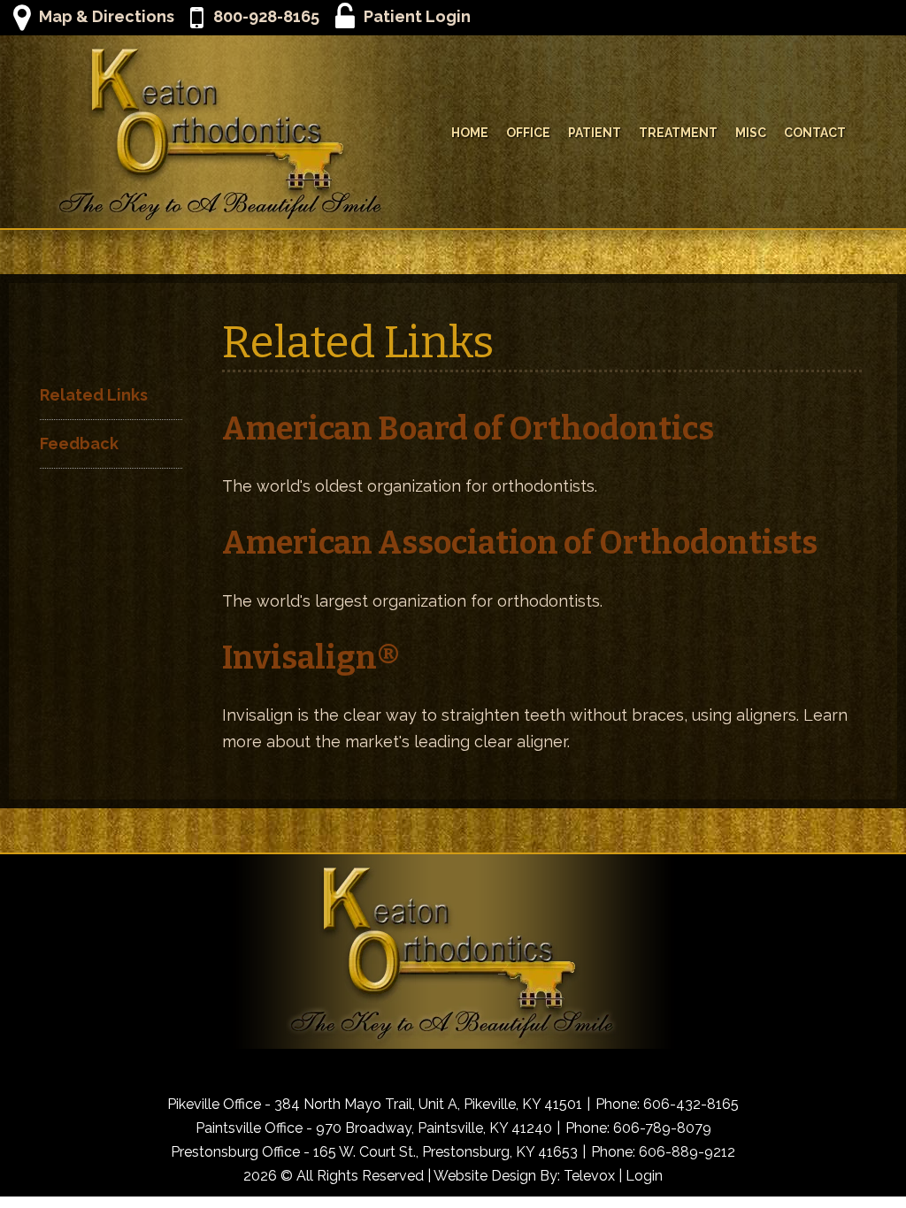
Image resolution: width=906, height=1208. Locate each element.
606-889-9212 (687, 1151)
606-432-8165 (691, 1104)
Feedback (79, 443)
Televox (589, 1175)
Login (644, 1175)
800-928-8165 (266, 16)
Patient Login (417, 16)
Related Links (94, 395)
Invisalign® (311, 657)
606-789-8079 (662, 1128)
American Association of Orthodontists (520, 543)
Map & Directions (106, 16)
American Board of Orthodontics (468, 428)
